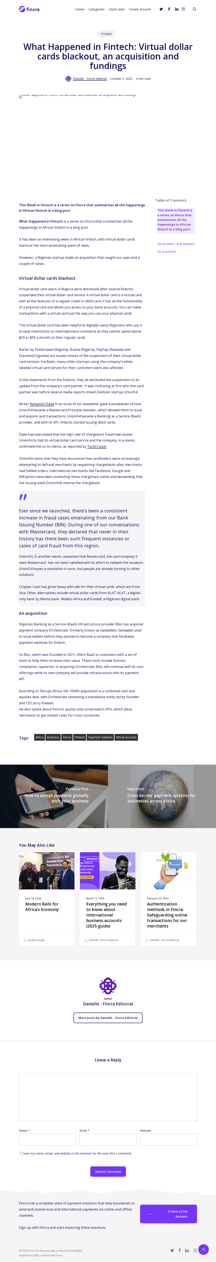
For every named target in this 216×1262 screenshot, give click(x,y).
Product (106, 34)
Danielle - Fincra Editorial (90, 79)
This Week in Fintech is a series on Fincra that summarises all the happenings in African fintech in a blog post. (174, 219)
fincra (67, 737)
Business (53, 737)
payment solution (100, 737)
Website (145, 1131)
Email (84, 1131)
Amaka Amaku (36, 940)
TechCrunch (96, 446)
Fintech (80, 737)
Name (24, 1131)
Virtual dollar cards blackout (176, 244)
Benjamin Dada (42, 404)
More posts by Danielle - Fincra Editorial (108, 1018)
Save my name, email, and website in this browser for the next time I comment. (77, 1153)
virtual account (126, 737)
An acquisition (166, 251)
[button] (168, 1214)
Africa (39, 737)
